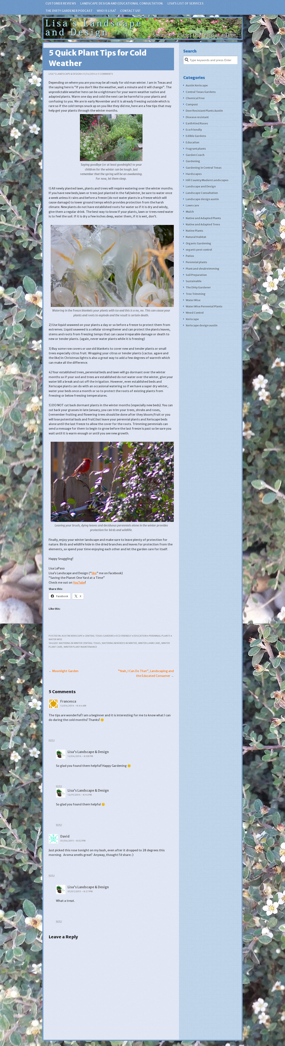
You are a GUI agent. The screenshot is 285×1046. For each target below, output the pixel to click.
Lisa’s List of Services (186, 3)
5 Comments (105, 73)
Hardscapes (194, 174)
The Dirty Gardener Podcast (69, 11)
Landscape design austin (202, 199)
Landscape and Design (201, 186)
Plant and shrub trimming (202, 268)
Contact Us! (130, 11)
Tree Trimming (196, 294)
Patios (190, 256)
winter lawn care (149, 643)
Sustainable (194, 281)
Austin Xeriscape (72, 635)
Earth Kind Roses (197, 123)
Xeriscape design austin (201, 325)
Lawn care (192, 205)
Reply (52, 740)
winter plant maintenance (80, 646)
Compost (192, 104)
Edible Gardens (196, 136)
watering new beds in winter (119, 643)
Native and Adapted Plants (203, 218)
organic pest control (199, 249)
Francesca (68, 701)
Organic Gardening (198, 243)
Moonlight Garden (65, 671)
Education (140, 635)
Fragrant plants (196, 148)
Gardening (193, 161)
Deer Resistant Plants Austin (204, 110)
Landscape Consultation (202, 193)
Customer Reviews (60, 3)
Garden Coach (195, 155)
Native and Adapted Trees (203, 224)
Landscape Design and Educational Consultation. (121, 3)
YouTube (79, 582)
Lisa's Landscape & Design (65, 73)
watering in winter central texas (80, 643)
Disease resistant (197, 117)
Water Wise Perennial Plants (204, 306)
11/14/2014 (89, 73)
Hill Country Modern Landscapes (207, 180)
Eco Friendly (123, 635)
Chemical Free (195, 98)
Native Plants (194, 230)
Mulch (190, 211)
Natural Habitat (196, 237)
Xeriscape (192, 319)
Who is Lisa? (106, 11)
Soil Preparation (196, 275)
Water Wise (55, 639)
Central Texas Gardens (99, 635)
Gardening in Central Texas (204, 167)
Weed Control (195, 312)
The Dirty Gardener (198, 287)
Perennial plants (159, 635)
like (94, 573)
